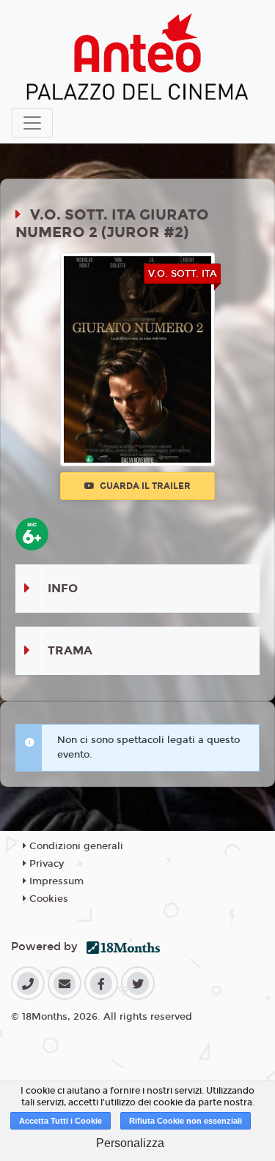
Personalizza (130, 1143)
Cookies (47, 899)
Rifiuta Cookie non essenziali (185, 1120)
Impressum (55, 881)
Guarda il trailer (144, 486)
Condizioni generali (74, 846)
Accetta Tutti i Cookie (60, 1120)
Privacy (45, 864)
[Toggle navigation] (32, 123)
